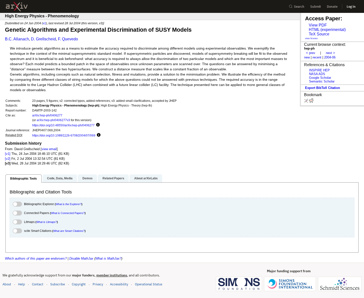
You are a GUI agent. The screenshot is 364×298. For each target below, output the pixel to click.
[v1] (7, 154)
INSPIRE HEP (319, 70)
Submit (315, 6)
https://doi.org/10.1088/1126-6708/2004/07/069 (63, 135)
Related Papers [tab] (113, 178)
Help (21, 284)
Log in (351, 6)
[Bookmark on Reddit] (311, 102)
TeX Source (319, 34)
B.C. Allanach (17, 39)
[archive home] (16, 6)
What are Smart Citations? (69, 230)
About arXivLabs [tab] (146, 178)
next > (330, 53)
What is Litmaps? (46, 221)
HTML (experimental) (327, 29)
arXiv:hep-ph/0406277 (47, 115)
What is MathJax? (108, 258)
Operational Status (148, 284)
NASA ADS (317, 74)
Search (299, 6)
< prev (310, 53)
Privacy (98, 284)
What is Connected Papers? (68, 213)
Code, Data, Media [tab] (60, 178)
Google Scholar (320, 78)
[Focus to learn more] (97, 125)
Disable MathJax (81, 258)
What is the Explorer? (68, 204)
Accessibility (119, 284)
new (307, 57)
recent (316, 57)
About (6, 284)
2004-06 (330, 57)
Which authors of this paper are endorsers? (36, 258)
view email (49, 149)
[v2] (7, 159)
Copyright (79, 284)
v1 (44, 23)
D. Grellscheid (43, 39)
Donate (332, 6)
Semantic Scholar (322, 81)
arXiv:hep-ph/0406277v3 (53, 120)
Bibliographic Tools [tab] (23, 178)
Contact (37, 284)
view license (311, 38)
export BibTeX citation (322, 88)
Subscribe (57, 284)
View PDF (318, 25)
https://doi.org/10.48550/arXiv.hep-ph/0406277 (63, 125)
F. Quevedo (68, 39)
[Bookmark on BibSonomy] (306, 102)
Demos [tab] (87, 178)
